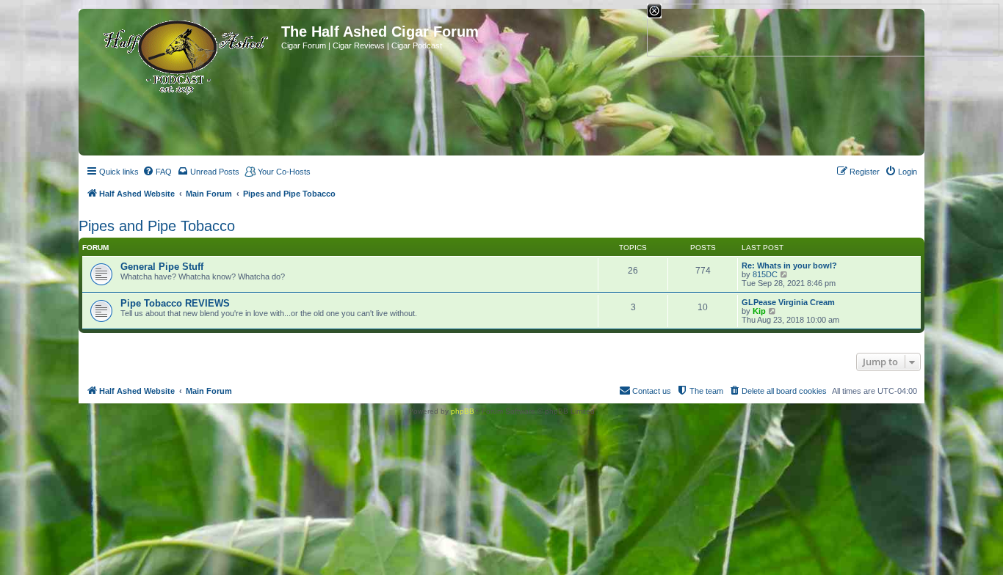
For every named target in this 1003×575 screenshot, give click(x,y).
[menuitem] (157, 171)
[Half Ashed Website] (181, 54)
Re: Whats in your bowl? (789, 265)
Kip (759, 311)
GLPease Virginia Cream (788, 302)
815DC (765, 274)
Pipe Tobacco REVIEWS (175, 303)
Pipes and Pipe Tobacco (157, 226)
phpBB (462, 411)
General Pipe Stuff (161, 266)
